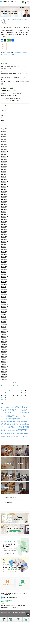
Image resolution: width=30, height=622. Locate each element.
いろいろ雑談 (4, 108)
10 (9, 390)
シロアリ (9, 413)
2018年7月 (3, 374)
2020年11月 (3, 304)
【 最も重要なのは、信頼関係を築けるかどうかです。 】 (14, 20)
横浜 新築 (6, 426)
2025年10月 (3, 156)
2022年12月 (3, 241)
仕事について (4, 115)
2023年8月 (3, 221)
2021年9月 (3, 279)
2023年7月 (3, 224)
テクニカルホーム (10, 415)
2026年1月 (3, 149)
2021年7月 (3, 284)
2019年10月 (3, 336)
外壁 (8, 421)
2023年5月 (3, 229)
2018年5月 (3, 379)
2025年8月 (3, 161)
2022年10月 (3, 246)
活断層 (9, 433)
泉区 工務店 (15, 430)
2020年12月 (3, 301)
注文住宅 (25, 52)
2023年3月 (3, 234)
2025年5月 (3, 169)
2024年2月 (3, 206)
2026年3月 (3, 144)
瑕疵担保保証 (14, 433)
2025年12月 (3, 151)
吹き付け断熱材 (11, 419)
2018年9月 (3, 369)
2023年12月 (3, 211)
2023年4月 (3, 231)
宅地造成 (17, 421)
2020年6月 (3, 316)
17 (9, 393)
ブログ (8, 52)
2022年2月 (3, 266)
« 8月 (2, 399)
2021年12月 (3, 271)
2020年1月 (3, 329)
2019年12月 (3, 331)
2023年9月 (3, 219)
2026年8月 (3, 131)
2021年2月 (3, 296)
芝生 (15, 436)
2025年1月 (3, 179)
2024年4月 (3, 201)
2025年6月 (3, 166)
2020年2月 (3, 326)
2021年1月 (3, 299)
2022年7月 (3, 254)
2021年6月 (3, 286)
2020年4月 (3, 321)
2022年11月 (3, 244)
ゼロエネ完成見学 (15, 413)
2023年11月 (3, 214)
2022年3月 (3, 264)
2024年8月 (3, 191)
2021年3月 (3, 294)
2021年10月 (3, 276)
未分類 (2, 120)
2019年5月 (3, 349)
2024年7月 (3, 194)
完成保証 (21, 421)
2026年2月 (3, 146)
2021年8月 (3, 281)
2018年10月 (3, 366)
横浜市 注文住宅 (18, 426)
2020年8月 (3, 311)
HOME (2, 7)
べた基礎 (22, 410)
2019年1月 (3, 359)
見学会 (2, 123)
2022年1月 (3, 269)
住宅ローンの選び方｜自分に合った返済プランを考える (13, 66)
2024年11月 (3, 184)
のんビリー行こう (11, 407)
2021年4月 (3, 291)
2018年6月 (3, 376)
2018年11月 (3, 364)
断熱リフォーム (9, 424)
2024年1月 (3, 209)
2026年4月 (3, 141)
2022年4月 (3, 261)
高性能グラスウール (22, 436)
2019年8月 (3, 341)
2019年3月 (3, 354)
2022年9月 (3, 249)
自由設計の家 (10, 436)
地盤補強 (25, 419)
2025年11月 (3, 154)
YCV (1, 407)
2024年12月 (3, 181)
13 (21, 390)
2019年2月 (3, 356)
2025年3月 (3, 174)
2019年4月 (3, 351)
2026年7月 (3, 134)
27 (21, 395)
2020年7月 (3, 314)
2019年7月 (3, 344)
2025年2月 (3, 176)
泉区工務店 (11, 54)
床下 (24, 421)
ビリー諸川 (20, 416)
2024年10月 (3, 186)
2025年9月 (3, 159)
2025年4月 (3, 171)
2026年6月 (3, 136)
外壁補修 (12, 421)
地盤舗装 (22, 419)
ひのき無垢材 (15, 410)
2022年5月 (3, 259)
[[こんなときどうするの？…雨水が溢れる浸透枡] (11, 93)
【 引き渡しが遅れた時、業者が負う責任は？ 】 (11, 100)
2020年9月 (3, 309)
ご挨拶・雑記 (3, 110)
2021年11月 (3, 274)
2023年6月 (3, 226)
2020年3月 (3, 324)
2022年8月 (3, 251)
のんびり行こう (5, 407)
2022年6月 (3, 256)
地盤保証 (18, 419)
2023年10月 (3, 216)
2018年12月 (3, 361)
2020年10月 (3, 306)
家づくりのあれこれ (5, 118)
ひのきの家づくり (18, 52)
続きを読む (3, 46)
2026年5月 (3, 139)
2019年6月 (3, 346)
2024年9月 (3, 189)
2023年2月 (3, 236)
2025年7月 (3, 164)
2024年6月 (3, 196)
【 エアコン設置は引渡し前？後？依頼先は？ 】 (11, 98)
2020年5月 (3, 319)
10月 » (5, 399)
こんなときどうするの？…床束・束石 (9, 95)
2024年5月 (3, 199)
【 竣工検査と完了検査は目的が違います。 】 (11, 90)
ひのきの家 (18, 406)
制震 (5, 419)
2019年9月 (3, 339)
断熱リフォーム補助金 (21, 424)
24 (9, 395)
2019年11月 (3, 334)
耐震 (18, 433)
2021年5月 (3, 289)
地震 (5, 421)
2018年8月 (3, 371)
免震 (3, 419)
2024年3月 (3, 204)
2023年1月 (3, 239)
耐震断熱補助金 (23, 434)
